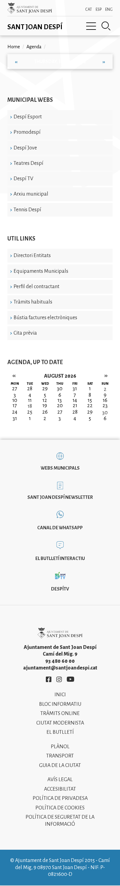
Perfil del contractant (36, 286)
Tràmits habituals (33, 302)
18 (30, 406)
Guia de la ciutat (60, 765)
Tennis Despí (27, 210)
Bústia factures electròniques (45, 317)
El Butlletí (60, 732)
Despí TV (23, 178)
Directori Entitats (32, 255)
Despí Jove (25, 148)
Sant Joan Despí (34, 27)
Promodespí (27, 132)
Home (13, 46)
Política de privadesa (60, 798)
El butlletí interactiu (60, 558)
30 (105, 412)
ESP (99, 9)
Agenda (34, 46)
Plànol (60, 746)
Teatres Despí (28, 163)
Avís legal (60, 779)
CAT (88, 9)
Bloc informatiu (60, 704)
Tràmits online (60, 713)
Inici (60, 694)
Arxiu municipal (31, 194)
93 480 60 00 (60, 661)
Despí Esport (28, 117)
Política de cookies (60, 808)
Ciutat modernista (60, 723)
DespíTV (60, 588)
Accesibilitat (60, 789)
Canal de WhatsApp (60, 527)
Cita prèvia (25, 333)
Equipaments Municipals (41, 271)
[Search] (106, 26)
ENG (109, 9)
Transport (60, 756)
